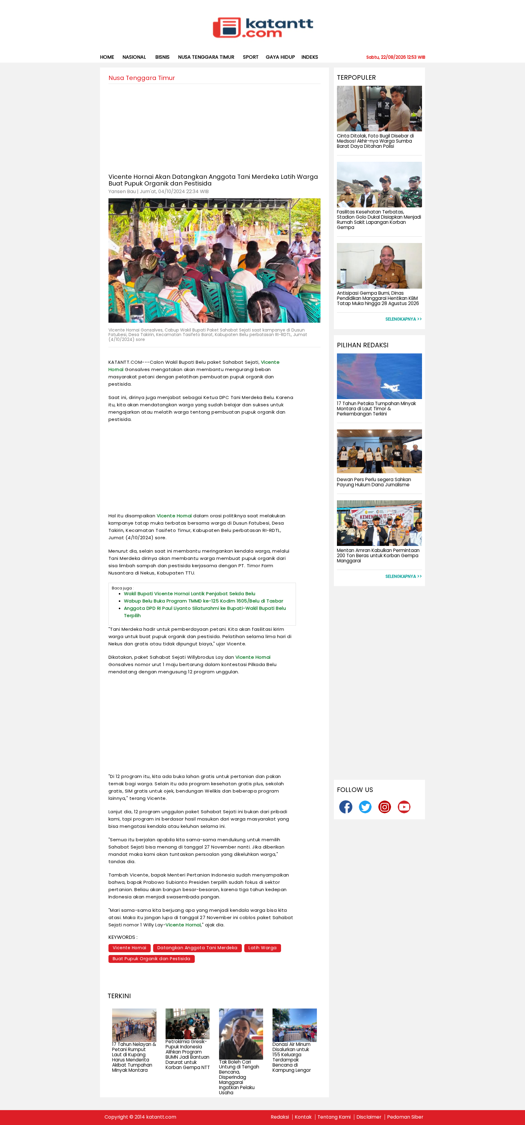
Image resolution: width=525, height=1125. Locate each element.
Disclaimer (368, 1117)
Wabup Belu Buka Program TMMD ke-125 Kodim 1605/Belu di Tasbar (203, 601)
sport (251, 57)
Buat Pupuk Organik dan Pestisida (151, 959)
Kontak (303, 1117)
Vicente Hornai (174, 515)
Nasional (134, 57)
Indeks (309, 57)
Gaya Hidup (280, 57)
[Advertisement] (214, 126)
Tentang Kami (334, 1117)
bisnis (162, 57)
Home (107, 57)
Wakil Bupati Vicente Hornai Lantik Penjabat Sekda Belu (190, 593)
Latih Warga (263, 948)
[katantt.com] (263, 28)
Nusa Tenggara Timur (206, 57)
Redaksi (280, 1117)
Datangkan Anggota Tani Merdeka (197, 948)
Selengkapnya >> (404, 319)
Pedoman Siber (405, 1117)
